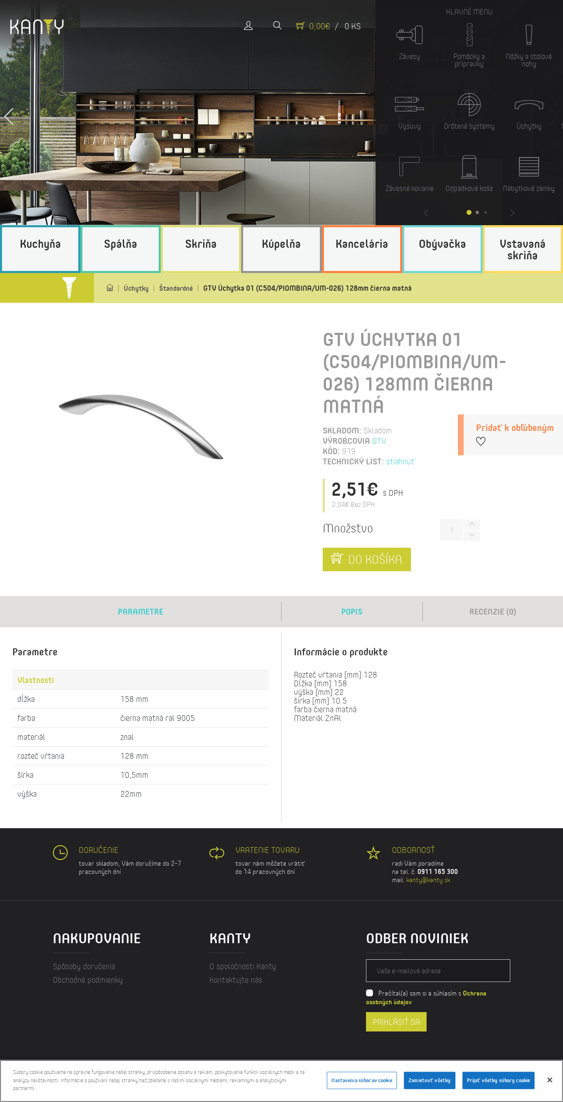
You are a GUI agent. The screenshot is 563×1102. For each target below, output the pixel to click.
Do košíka (373, 559)
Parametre (140, 611)
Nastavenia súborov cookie (361, 1080)
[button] (9, 113)
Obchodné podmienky (88, 980)
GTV (379, 441)
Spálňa (120, 243)
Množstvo (348, 528)
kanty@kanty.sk (428, 879)
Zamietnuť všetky (429, 1080)
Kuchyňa (40, 243)
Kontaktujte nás (235, 980)
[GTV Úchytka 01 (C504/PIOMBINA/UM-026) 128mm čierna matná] (140, 427)
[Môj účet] (248, 26)
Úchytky (136, 288)
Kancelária (361, 243)
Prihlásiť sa (396, 1021)
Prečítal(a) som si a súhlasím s (426, 997)
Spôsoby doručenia (84, 966)
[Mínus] (471, 535)
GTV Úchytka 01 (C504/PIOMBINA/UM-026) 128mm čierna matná (307, 288)
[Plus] (471, 524)
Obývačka (442, 243)
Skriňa (201, 243)
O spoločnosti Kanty (242, 966)
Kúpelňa (281, 243)
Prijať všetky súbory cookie (498, 1080)
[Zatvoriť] (550, 1080)
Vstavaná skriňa (523, 249)
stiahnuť (400, 461)
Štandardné (176, 288)
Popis (351, 611)
